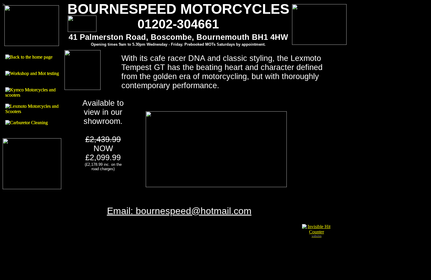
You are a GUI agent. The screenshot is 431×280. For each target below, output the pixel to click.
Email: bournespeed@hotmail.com (179, 211)
